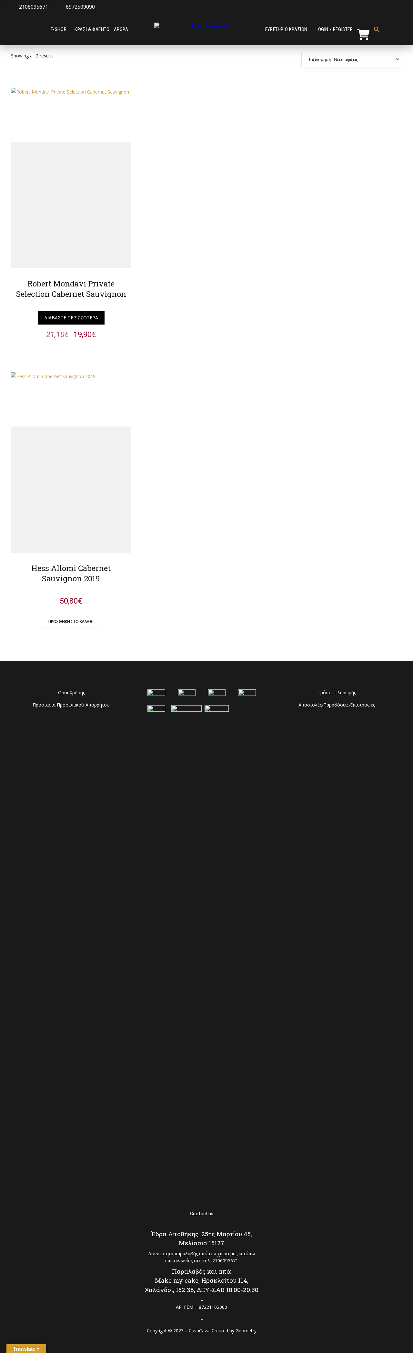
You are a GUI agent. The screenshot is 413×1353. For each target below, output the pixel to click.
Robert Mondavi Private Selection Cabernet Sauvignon (71, 288)
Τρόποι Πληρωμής (336, 692)
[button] (376, 29)
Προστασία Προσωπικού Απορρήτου (71, 705)
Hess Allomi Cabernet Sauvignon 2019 (71, 573)
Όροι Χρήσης (71, 692)
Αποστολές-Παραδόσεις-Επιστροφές (336, 705)
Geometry (246, 1331)
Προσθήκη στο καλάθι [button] (71, 621)
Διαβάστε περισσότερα (71, 318)
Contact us (201, 1213)
